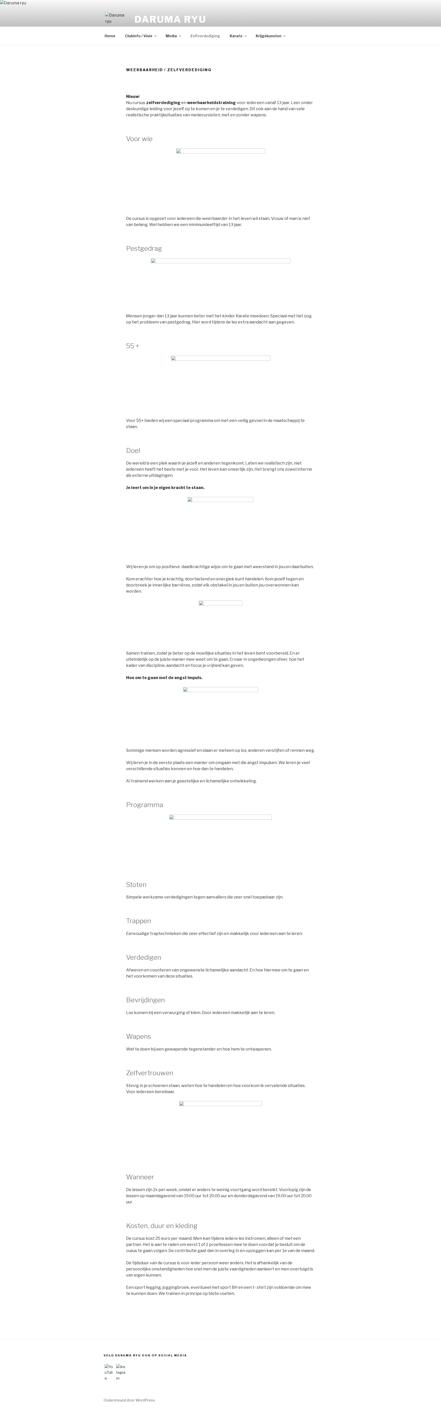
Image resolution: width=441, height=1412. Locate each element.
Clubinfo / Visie (138, 36)
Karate (236, 36)
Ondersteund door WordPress (129, 1400)
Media (171, 36)
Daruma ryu (170, 19)
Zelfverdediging (205, 36)
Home (110, 36)
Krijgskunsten (268, 36)
